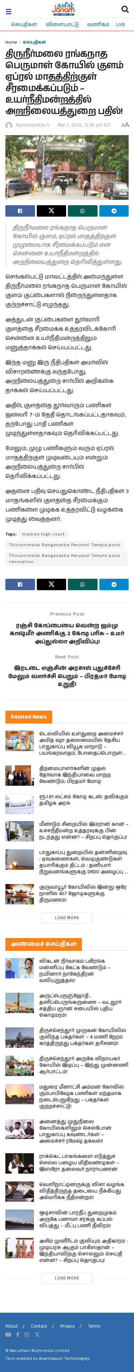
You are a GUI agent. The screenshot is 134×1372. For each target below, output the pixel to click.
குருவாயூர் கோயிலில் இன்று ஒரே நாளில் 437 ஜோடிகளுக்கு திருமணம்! (82, 894)
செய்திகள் (24, 24)
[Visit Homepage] (63, 9)
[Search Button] (125, 9)
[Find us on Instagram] (26, 1335)
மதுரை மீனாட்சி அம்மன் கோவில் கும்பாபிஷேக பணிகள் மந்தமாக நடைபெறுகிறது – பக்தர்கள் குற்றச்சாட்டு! (81, 1097)
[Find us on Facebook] (17, 1335)
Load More (67, 918)
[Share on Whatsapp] (83, 211)
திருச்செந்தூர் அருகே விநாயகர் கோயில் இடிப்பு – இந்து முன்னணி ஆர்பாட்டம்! (83, 1065)
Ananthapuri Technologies (64, 1359)
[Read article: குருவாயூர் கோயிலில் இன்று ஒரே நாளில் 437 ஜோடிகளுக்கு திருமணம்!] (19, 894)
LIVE (120, 24)
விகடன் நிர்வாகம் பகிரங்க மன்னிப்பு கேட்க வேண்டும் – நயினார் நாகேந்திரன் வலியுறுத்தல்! (75, 971)
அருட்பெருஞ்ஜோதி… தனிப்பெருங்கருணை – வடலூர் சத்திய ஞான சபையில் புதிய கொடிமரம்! (80, 1005)
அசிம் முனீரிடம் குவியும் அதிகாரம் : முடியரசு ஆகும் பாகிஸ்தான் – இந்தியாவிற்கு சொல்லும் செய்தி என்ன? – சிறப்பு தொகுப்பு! (83, 1251)
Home (11, 42)
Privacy (67, 1326)
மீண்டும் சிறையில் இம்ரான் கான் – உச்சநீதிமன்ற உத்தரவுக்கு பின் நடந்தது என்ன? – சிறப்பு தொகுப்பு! (84, 831)
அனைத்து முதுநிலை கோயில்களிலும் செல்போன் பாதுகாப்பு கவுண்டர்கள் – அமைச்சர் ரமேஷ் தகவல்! (75, 1131)
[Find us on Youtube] (8, 1335)
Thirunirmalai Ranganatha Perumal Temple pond (64, 545)
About (11, 1326)
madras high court (43, 534)
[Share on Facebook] (20, 211)
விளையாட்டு (62, 24)
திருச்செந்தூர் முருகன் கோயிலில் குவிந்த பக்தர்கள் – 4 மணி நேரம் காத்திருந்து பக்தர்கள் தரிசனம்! (82, 1037)
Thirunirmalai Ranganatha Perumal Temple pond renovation (64, 559)
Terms (94, 1326)
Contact (39, 1326)
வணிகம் (98, 24)
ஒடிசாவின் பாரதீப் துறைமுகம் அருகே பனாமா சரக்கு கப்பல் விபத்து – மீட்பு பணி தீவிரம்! (77, 1219)
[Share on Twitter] (51, 211)
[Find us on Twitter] (37, 1335)
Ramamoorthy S (33, 125)
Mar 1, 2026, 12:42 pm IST (84, 125)
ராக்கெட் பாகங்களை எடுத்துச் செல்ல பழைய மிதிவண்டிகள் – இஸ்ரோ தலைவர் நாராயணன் (79, 1163)
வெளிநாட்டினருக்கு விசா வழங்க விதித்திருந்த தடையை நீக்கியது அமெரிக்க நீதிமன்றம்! (81, 1191)
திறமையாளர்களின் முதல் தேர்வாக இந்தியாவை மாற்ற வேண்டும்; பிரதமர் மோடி (75, 775)
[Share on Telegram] (114, 211)
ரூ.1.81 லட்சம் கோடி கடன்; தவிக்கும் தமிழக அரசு (83, 800)
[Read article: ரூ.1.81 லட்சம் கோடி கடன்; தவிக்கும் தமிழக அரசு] (19, 804)
